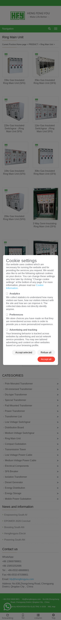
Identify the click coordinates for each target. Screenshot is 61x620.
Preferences (16, 314)
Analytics (14, 293)
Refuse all (46, 352)
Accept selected (23, 352)
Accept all (46, 359)
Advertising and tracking (23, 330)
